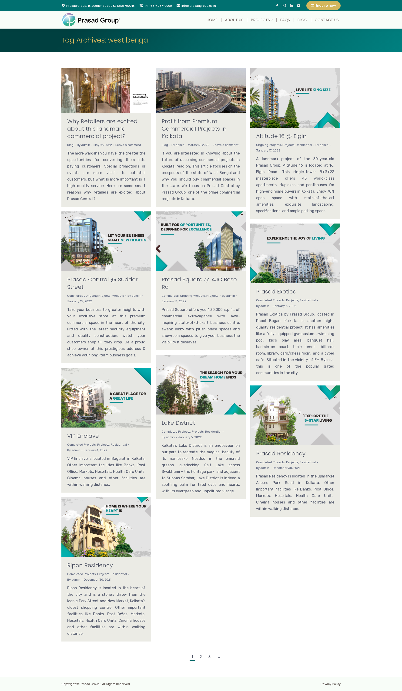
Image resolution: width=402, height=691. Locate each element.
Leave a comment (128, 145)
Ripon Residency (90, 565)
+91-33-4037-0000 (158, 5)
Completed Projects (270, 300)
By (83, 145)
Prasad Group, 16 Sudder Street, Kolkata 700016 (100, 5)
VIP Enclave (83, 436)
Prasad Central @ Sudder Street (102, 283)
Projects (288, 145)
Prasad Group (90, 684)
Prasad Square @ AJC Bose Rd (199, 283)
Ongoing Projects (268, 145)
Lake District (178, 423)
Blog (70, 145)
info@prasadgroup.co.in (198, 5)
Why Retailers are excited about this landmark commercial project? (102, 128)
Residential (304, 145)
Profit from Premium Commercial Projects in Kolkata (194, 128)
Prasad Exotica (276, 291)
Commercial (75, 295)
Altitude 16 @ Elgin (281, 136)
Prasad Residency (280, 453)
